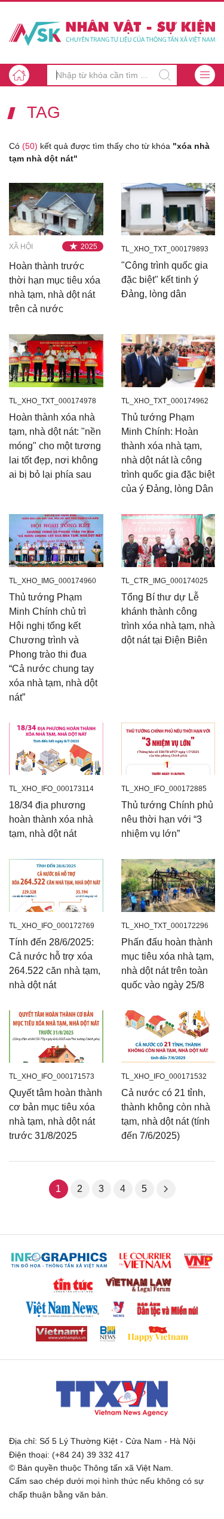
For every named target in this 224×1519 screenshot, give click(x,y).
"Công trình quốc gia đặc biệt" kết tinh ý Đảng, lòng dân (164, 279)
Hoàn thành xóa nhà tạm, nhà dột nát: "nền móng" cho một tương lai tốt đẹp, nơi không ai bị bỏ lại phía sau (55, 446)
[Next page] (166, 1189)
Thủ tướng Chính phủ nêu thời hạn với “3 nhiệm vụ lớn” (167, 819)
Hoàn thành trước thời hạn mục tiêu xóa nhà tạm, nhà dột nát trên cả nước (54, 287)
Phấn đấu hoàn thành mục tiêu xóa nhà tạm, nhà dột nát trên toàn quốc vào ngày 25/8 (167, 963)
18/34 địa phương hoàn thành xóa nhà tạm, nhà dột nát (51, 819)
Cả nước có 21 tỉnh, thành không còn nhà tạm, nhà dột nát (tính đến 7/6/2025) (165, 1114)
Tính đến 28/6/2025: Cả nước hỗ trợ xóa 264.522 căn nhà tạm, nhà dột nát (54, 963)
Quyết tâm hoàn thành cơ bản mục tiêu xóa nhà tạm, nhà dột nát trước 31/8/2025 (55, 1114)
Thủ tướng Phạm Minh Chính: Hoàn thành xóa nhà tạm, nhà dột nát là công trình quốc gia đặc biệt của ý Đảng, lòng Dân (167, 453)
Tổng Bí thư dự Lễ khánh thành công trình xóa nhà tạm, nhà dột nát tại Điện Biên (168, 618)
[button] (205, 75)
